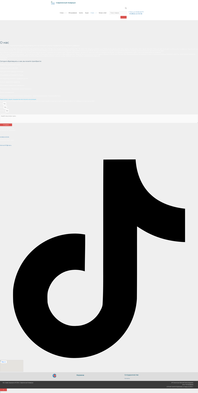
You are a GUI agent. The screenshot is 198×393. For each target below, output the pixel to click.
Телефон (2, 110)
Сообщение (3, 113)
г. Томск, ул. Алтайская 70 (136, 12)
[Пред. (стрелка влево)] (2, 196)
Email (1, 107)
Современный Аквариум (66, 3)
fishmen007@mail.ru (5, 145)
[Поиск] (123, 17)
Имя (1, 103)
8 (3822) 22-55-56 (136, 14)
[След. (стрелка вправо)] (195, 196)
